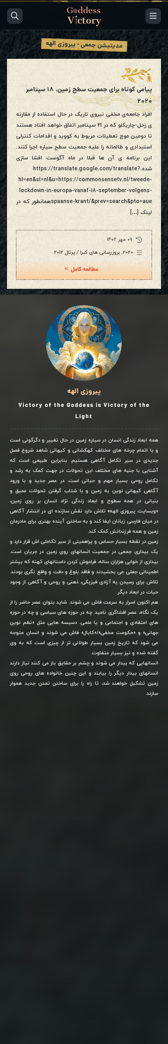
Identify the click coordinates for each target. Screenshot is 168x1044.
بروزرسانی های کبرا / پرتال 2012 (87, 252)
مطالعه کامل (84, 269)
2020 (128, 252)
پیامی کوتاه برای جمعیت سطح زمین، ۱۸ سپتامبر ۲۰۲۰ (89, 95)
